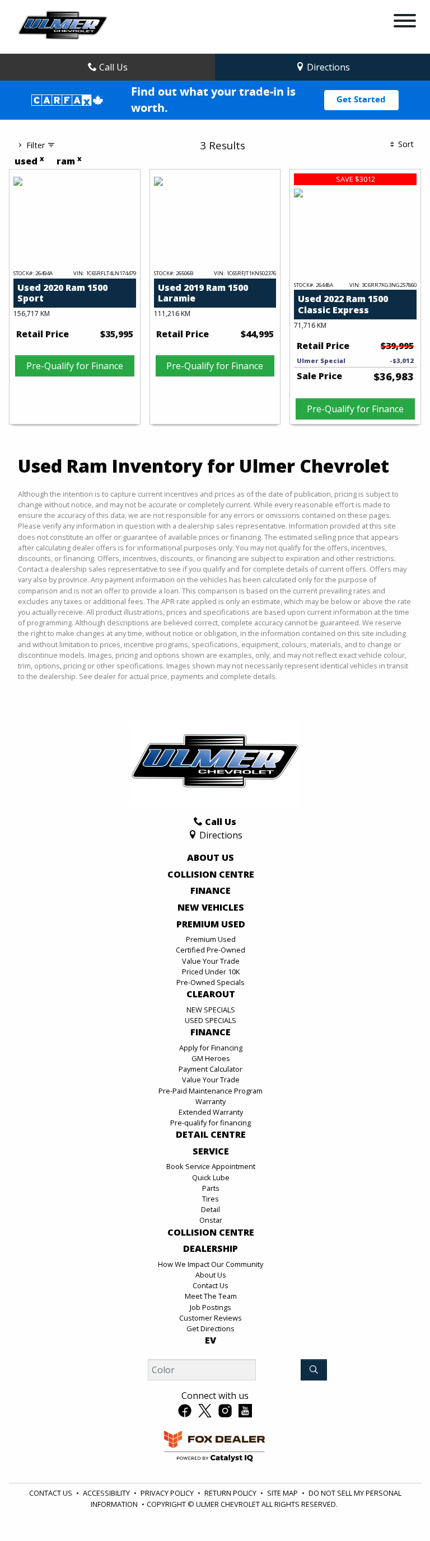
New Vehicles (210, 908)
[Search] (314, 1369)
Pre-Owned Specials (210, 982)
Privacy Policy (167, 1493)
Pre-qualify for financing (210, 1123)
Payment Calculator (210, 1069)
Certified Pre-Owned (210, 950)
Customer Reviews (210, 1318)
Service (211, 1152)
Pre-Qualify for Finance (74, 366)
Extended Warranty (211, 1112)
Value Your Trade (211, 961)
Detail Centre (211, 1135)
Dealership (210, 1249)
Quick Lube (211, 1177)
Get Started (361, 99)
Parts (210, 1188)
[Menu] (404, 22)
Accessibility (106, 1493)
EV (210, 1341)
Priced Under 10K (211, 972)
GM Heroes (210, 1058)
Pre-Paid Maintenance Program (210, 1091)
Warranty (210, 1101)
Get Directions (210, 1328)
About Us (210, 858)
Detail (210, 1209)
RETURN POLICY (230, 1493)
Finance (210, 891)
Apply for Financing (210, 1048)
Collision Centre (210, 875)
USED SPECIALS (210, 1020)
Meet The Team (211, 1296)
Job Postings (210, 1307)
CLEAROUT (210, 994)
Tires (210, 1199)
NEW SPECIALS (210, 1010)
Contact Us (210, 1285)
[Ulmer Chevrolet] (63, 26)
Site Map (282, 1493)
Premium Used (210, 925)
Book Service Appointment (210, 1166)
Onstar (210, 1220)
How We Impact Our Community (210, 1264)
